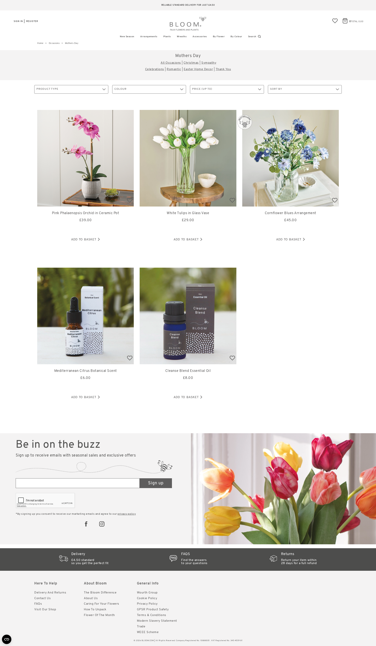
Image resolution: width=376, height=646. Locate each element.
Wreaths (182, 36)
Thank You (223, 69)
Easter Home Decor (198, 69)
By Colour (236, 36)
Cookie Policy (147, 598)
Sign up (156, 483)
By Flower (219, 36)
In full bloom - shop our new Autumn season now (188, 5)
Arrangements (148, 36)
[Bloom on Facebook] (86, 524)
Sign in (18, 21)
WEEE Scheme (148, 632)
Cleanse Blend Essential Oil (188, 371)
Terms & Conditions (151, 615)
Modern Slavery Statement (157, 620)
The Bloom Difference (100, 592)
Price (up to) (202, 89)
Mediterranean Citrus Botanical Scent (85, 371)
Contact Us (42, 598)
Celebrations (154, 69)
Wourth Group (147, 592)
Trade (141, 626)
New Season (127, 36)
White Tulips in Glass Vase (188, 213)
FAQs (38, 603)
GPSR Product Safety (153, 609)
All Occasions (171, 62)
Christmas (191, 62)
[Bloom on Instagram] (102, 524)
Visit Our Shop (45, 609)
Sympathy (208, 62)
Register (32, 21)
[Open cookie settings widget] (6, 639)
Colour (120, 89)
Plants (167, 36)
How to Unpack (95, 609)
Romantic (174, 69)
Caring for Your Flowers (101, 603)
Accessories (200, 36)
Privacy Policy (147, 603)
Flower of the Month (99, 615)
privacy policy (127, 514)
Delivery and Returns (50, 592)
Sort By (276, 89)
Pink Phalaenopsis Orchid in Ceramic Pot (85, 213)
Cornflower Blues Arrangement (290, 213)
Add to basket (83, 239)
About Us (91, 598)
